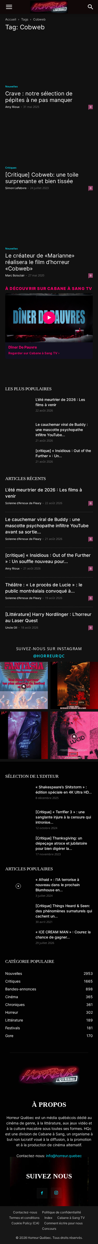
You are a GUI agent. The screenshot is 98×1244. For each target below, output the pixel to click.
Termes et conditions (24, 1218)
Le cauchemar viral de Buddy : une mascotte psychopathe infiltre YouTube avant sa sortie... (47, 525)
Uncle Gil (11, 627)
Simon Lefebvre (15, 188)
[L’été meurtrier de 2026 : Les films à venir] (18, 406)
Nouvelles (11, 86)
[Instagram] (56, 1193)
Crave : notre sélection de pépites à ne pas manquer (38, 96)
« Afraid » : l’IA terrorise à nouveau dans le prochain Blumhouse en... (58, 884)
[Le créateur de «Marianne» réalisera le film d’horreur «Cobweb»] (49, 219)
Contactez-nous (25, 1212)
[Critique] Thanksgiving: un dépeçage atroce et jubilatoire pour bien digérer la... (61, 843)
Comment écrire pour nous (63, 1223)
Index (48, 1218)
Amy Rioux (12, 107)
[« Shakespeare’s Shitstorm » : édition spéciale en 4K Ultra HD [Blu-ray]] (18, 793)
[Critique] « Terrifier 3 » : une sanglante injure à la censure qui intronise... (63, 817)
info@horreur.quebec (64, 1155)
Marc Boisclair (15, 275)
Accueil (10, 19)
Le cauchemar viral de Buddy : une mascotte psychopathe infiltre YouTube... (62, 429)
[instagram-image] (24, 685)
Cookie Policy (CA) (25, 1223)
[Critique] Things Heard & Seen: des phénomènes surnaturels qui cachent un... (64, 911)
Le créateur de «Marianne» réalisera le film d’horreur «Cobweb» (39, 262)
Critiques (10, 167)
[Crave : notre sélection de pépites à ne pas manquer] (49, 57)
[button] (9, 7)
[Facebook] (42, 1193)
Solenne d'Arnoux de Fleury (23, 503)
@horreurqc (49, 655)
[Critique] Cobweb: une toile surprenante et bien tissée (41, 177)
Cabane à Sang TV (71, 1218)
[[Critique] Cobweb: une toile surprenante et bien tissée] (49, 138)
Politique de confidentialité (61, 1212)
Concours (49, 1229)
